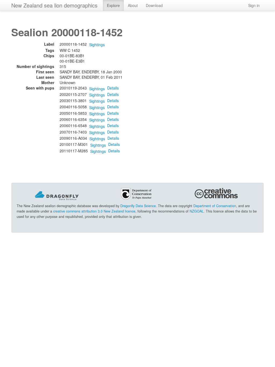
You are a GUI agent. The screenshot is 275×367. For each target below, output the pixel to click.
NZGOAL (197, 211)
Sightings (97, 44)
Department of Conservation (214, 205)
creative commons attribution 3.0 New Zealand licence (94, 211)
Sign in (254, 5)
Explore (113, 5)
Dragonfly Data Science (138, 205)
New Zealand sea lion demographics (54, 5)
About (133, 5)
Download (154, 5)
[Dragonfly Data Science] (56, 195)
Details (113, 88)
